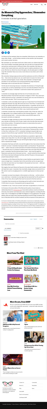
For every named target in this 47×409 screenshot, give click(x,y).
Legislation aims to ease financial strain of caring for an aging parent (11, 329)
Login (31, 4)
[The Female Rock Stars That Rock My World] (32, 260)
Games (25, 322)
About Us (21, 385)
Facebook (2, 52)
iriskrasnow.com (4, 202)
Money (4, 366)
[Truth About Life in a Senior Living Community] (32, 278)
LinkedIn (8, 52)
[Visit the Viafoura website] (40, 247)
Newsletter (34, 385)
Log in (31, 219)
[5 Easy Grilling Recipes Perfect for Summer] (15, 260)
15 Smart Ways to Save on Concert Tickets (12, 369)
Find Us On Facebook (23, 394)
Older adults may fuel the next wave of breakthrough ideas (32, 350)
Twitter (5, 52)
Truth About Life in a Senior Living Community (30, 288)
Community (34, 382)
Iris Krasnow (6, 21)
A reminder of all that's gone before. (14, 19)
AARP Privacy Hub (23, 404)
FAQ (20, 388)
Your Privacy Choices (32, 404)
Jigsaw (26, 324)
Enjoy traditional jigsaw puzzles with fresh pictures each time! (33, 327)
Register (35, 219)
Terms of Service (15, 404)
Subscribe (36, 4)
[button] (41, 4)
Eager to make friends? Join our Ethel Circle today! (11, 1)
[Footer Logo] (9, 384)
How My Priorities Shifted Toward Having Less (14, 288)
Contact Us (21, 382)
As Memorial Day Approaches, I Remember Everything (23, 14)
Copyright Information (6, 404)
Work (25, 343)
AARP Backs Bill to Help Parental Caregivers (11, 325)
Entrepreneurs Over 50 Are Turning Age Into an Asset (33, 346)
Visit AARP (21, 391)
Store (33, 388)
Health (3, 9)
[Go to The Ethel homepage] (3, 4)
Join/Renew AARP (23, 397)
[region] (23, 234)
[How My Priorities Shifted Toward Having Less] (15, 278)
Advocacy (5, 322)
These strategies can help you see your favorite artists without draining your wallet (12, 372)
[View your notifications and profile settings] (42, 228)
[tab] (8, 228)
